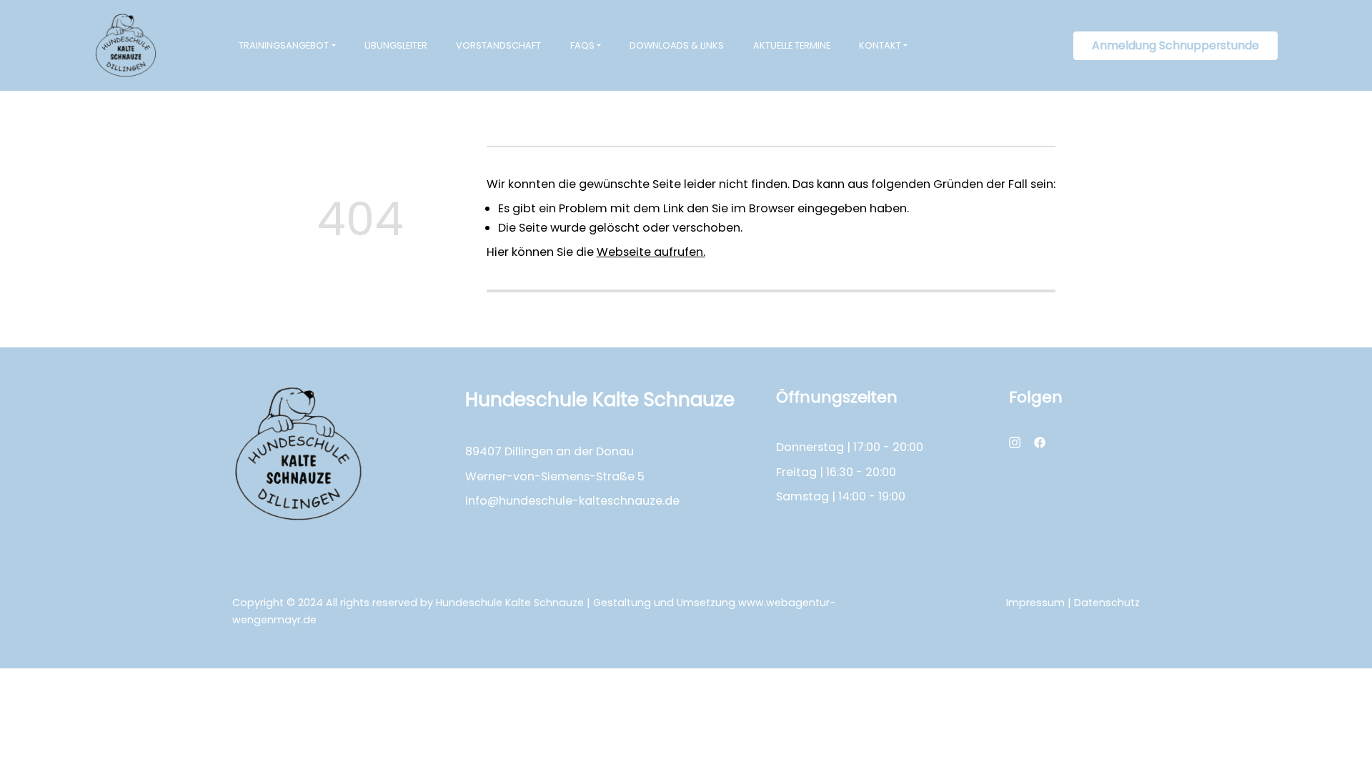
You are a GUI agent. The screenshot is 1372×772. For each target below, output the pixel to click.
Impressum (1035, 602)
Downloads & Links (677, 45)
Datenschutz (1107, 602)
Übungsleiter (395, 45)
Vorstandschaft (498, 45)
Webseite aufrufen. (651, 252)
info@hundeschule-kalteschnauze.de (572, 501)
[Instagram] (1014, 441)
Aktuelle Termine (791, 45)
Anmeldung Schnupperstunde (1175, 45)
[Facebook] (1039, 441)
